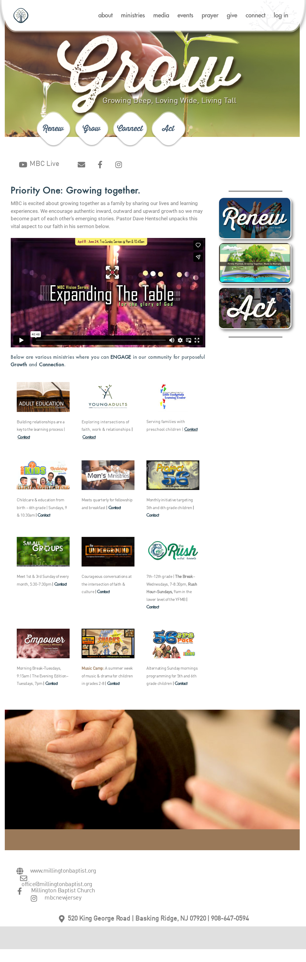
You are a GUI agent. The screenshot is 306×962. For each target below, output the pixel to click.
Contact (24, 437)
